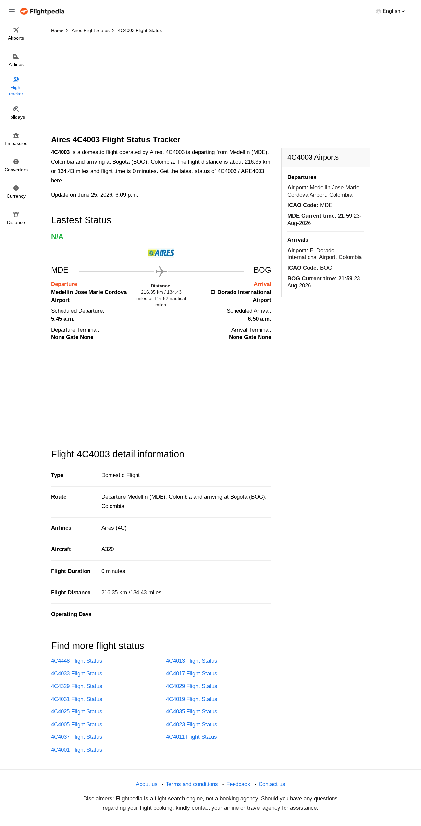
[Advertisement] (210, 86)
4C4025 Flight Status (76, 711)
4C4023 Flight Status (191, 724)
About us (147, 784)
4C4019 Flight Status (191, 699)
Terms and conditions (192, 784)
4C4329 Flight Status (76, 686)
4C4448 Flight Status (76, 661)
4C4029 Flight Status (191, 686)
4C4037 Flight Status (76, 737)
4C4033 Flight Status (76, 673)
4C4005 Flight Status (76, 724)
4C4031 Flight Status (76, 699)
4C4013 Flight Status (191, 661)
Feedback (238, 784)
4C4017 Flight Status (191, 673)
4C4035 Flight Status (191, 711)
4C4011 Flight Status (191, 737)
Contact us (272, 784)
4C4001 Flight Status (76, 750)
